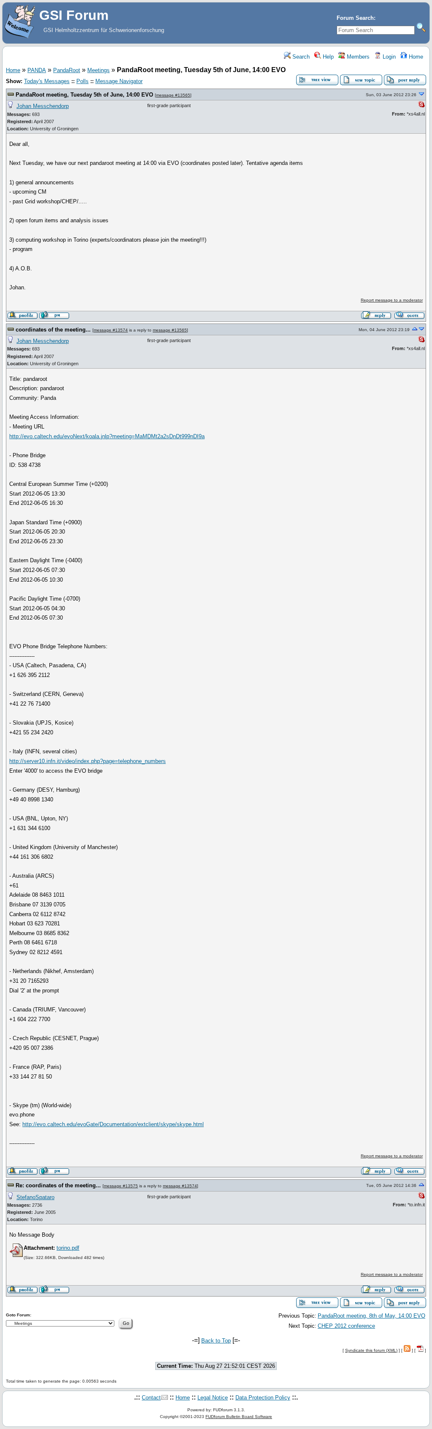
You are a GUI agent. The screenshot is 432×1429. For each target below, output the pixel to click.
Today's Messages (47, 81)
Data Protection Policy (262, 1397)
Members (357, 57)
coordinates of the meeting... (53, 329)
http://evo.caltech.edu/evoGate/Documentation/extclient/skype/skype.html (113, 1124)
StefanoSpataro (35, 1197)
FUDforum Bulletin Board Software (238, 1416)
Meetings (98, 70)
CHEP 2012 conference (346, 1326)
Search (300, 57)
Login (388, 57)
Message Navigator (119, 81)
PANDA (36, 70)
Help (327, 57)
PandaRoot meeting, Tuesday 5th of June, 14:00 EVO (84, 95)
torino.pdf (68, 1248)
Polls (82, 81)
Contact (151, 1397)
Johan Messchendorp (42, 106)
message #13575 (121, 1186)
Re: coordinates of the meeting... (58, 1185)
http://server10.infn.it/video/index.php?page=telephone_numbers (87, 761)
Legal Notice (212, 1397)
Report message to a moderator (392, 300)
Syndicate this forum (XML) (371, 1350)
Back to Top (216, 1340)
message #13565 (173, 95)
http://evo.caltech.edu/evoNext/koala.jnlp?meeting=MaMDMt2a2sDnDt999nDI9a (107, 436)
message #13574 (111, 330)
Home (415, 57)
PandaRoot (66, 70)
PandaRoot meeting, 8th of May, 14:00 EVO (371, 1316)
